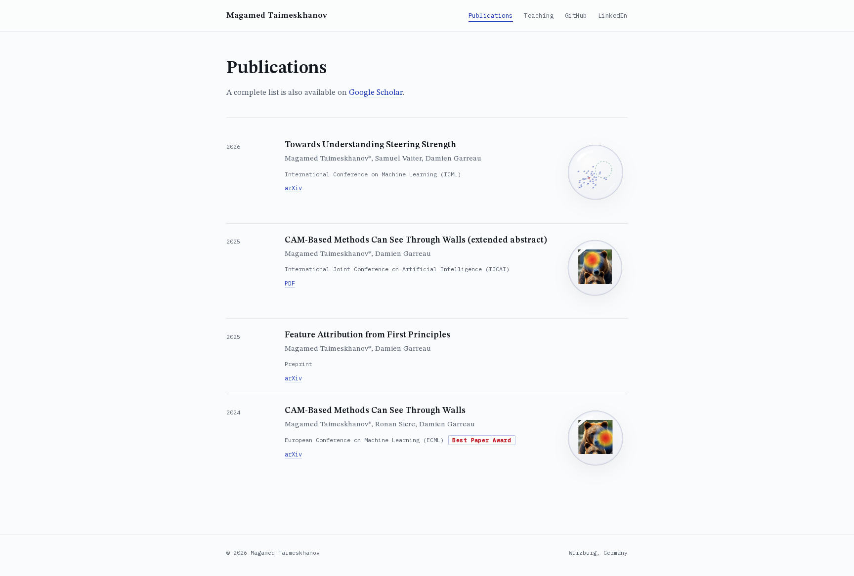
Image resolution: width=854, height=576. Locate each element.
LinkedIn (613, 15)
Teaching (539, 15)
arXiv (293, 188)
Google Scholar (376, 93)
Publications (491, 15)
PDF (290, 283)
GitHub (576, 15)
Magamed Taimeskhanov (276, 15)
